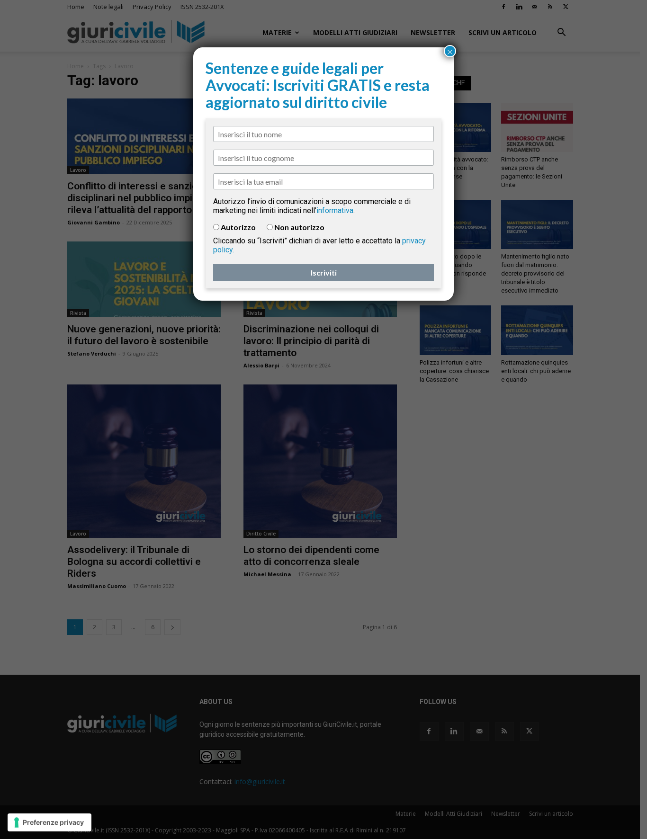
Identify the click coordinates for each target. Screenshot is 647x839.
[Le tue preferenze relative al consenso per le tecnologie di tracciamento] (49, 822)
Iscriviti (324, 272)
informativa (334, 210)
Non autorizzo (299, 227)
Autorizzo (238, 227)
